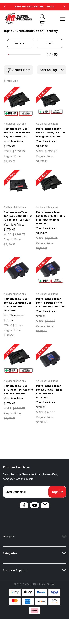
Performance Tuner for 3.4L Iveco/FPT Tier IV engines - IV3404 (50, 132)
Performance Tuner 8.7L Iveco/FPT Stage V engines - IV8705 (18, 389)
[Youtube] (34, 505)
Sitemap (51, 584)
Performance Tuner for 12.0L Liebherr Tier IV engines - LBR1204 (18, 216)
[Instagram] (45, 505)
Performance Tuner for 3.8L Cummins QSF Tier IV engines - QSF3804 (18, 304)
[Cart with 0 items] (42, 23)
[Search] (42, 16)
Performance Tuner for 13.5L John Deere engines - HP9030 (17, 132)
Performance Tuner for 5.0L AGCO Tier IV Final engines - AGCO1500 (49, 391)
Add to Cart (18, 111)
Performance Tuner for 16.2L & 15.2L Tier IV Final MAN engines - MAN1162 (50, 218)
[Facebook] (24, 505)
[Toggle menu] (63, 19)
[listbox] (51, 70)
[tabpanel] (20, 43)
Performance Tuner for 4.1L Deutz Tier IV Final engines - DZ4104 (50, 302)
